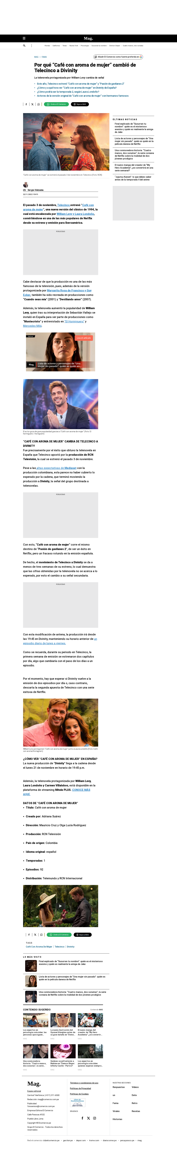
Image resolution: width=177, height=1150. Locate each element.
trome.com (94, 1140)
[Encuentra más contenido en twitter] (32, 104)
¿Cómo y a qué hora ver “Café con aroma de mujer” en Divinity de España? (77, 87)
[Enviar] (24, 46)
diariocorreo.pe (110, 1140)
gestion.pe (68, 1140)
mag (140, 1140)
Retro (134, 1103)
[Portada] (34, 1088)
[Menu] (25, 38)
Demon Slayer (114, 45)
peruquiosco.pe (127, 1140)
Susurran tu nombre (99, 45)
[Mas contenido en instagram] (95, 1118)
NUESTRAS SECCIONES (122, 1083)
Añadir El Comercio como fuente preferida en (118, 57)
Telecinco (59, 946)
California (56, 45)
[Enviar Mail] (25, 190)
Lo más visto (32, 957)
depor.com (81, 1140)
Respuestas (119, 1087)
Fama (115, 1103)
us (114, 1095)
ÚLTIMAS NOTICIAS (125, 119)
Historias (117, 1119)
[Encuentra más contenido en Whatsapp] (39, 104)
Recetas (136, 1111)
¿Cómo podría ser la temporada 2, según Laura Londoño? (68, 91)
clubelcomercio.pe (51, 1140)
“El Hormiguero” (74, 321)
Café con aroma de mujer (39, 946)
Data (134, 1095)
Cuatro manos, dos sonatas (133, 45)
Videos (135, 1087)
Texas (65, 45)
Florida (47, 45)
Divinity (70, 946)
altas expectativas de (56, 468)
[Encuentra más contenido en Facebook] (26, 104)
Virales (116, 1111)
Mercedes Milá (32, 326)
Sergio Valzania (36, 190)
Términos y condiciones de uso (84, 1083)
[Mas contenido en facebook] (82, 1118)
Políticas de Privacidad (80, 1088)
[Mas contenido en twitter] (88, 1118)
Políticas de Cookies (79, 1094)
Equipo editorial (34, 1091)
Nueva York (74, 45)
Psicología (85, 45)
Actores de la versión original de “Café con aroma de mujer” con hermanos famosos (83, 95)
